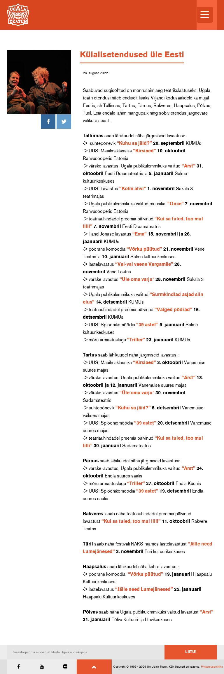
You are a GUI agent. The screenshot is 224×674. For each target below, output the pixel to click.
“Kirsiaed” (144, 151)
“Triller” (136, 340)
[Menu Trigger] (205, 15)
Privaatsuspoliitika (212, 666)
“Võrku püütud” (144, 249)
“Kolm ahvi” (132, 188)
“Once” (175, 204)
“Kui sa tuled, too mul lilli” (131, 521)
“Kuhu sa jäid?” (134, 143)
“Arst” (188, 166)
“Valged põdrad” (173, 309)
